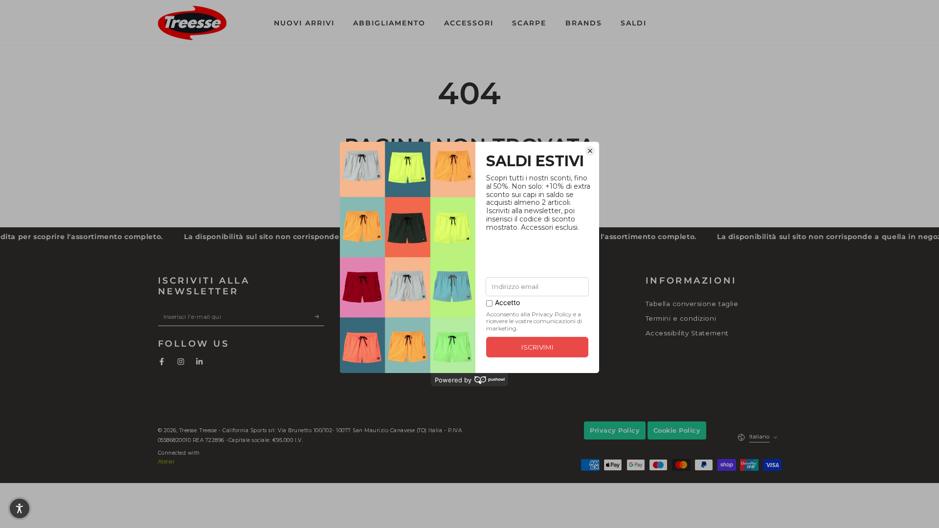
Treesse (188, 430)
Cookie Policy (677, 430)
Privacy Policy (615, 430)
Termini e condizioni (681, 318)
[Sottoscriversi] (319, 316)
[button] (705, 23)
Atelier (166, 462)
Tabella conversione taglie (692, 304)
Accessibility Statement (687, 333)
